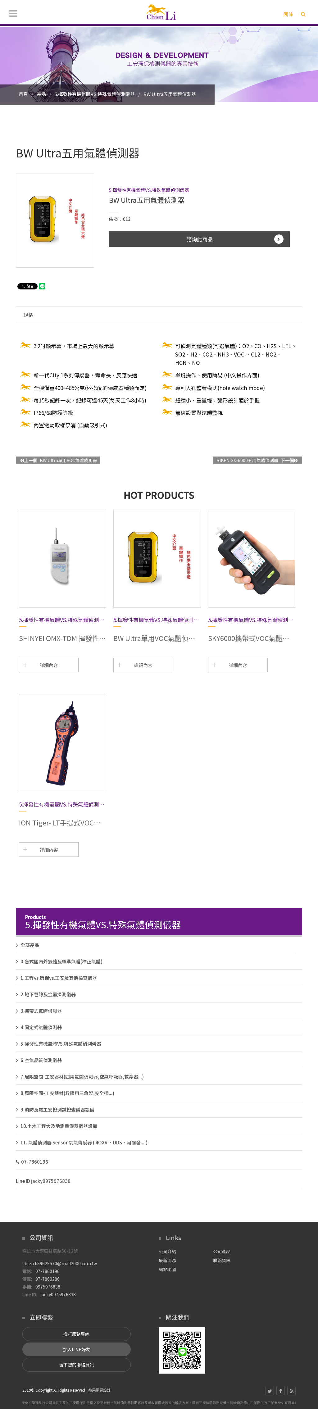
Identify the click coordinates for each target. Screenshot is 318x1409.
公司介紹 (167, 1251)
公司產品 (221, 1251)
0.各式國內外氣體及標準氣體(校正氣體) (61, 961)
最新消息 (167, 1260)
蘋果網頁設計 (99, 1390)
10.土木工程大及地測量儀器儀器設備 (58, 1126)
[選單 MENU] (13, 13)
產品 (41, 94)
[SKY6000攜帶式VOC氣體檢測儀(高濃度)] (251, 558)
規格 (28, 314)
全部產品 (29, 945)
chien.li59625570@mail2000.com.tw (59, 1263)
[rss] (291, 1391)
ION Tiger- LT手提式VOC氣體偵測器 (60, 822)
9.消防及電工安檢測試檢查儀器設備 (57, 1109)
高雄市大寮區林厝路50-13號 (50, 1251)
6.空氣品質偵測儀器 (41, 1060)
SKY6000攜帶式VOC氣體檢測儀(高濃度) (248, 637)
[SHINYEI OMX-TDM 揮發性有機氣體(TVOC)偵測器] (62, 558)
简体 (288, 14)
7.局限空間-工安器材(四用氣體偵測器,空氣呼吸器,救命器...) (82, 1076)
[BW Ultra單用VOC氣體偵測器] (157, 558)
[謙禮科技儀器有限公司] (161, 12)
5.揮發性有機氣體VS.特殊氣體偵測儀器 (95, 94)
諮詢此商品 (199, 239)
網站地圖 (167, 1269)
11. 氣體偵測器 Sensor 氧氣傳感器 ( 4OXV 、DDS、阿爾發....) (84, 1142)
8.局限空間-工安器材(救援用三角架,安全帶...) (67, 1093)
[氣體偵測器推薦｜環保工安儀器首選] (159, 64)
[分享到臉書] (280, 1391)
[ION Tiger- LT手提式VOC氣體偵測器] (62, 743)
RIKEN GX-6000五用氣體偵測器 (255, 460)
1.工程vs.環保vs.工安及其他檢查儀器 (58, 978)
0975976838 (47, 1287)
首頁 (23, 94)
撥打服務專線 (76, 1334)
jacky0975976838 (50, 1181)
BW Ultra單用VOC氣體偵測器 (60, 460)
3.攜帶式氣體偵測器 (41, 1010)
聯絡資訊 (221, 1260)
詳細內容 (48, 665)
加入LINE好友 (76, 1349)
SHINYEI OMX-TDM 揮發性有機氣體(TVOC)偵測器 (62, 637)
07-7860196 (34, 1161)
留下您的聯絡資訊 (76, 1364)
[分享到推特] (270, 1391)
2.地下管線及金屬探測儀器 (48, 994)
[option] (55, 220)
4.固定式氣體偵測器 (41, 1027)
